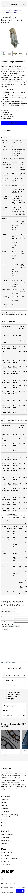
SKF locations (5, 840)
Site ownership (5, 890)
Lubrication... (16, 10)
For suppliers (5, 855)
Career (3, 823)
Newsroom (4, 826)
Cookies (3, 892)
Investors (4, 820)
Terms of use (13, 887)
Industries (4, 809)
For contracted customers (9, 858)
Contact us (4, 843)
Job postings (5, 864)
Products (8, 10)
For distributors (6, 861)
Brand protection (7, 852)
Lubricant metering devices (10, 12)
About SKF (4, 800)
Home (2, 10)
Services (4, 806)
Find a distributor (14, 123)
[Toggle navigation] (4, 4)
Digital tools (5, 837)
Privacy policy (21, 887)
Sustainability (5, 812)
